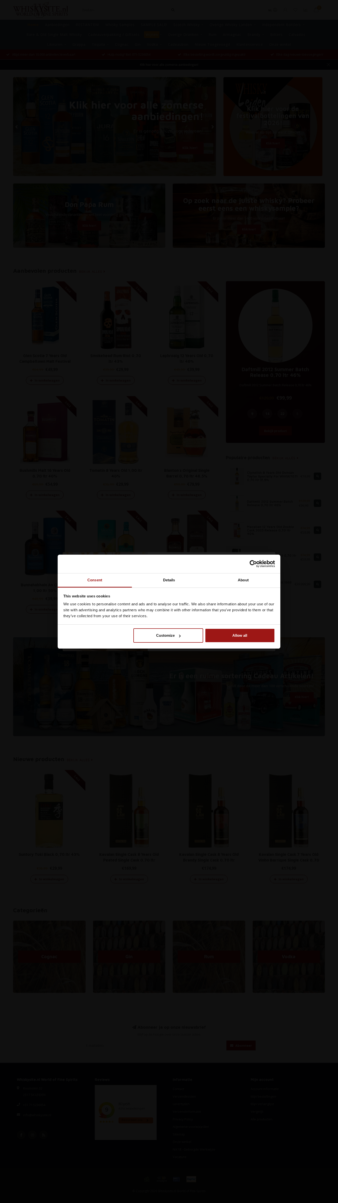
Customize (165, 635)
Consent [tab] (94, 580)
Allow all (239, 635)
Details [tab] (169, 580)
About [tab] (243, 580)
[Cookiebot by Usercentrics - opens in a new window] (253, 563)
